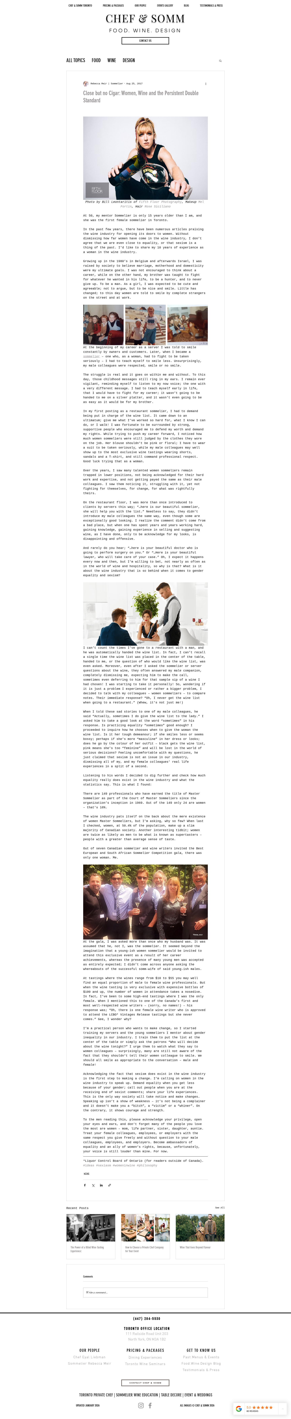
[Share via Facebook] (84, 1185)
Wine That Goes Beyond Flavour (195, 1247)
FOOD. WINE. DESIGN (145, 31)
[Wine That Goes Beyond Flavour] (200, 1227)
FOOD (96, 60)
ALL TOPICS (75, 60)
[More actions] (206, 84)
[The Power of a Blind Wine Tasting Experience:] (91, 1227)
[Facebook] (150, 1405)
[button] (145, 40)
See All (220, 1207)
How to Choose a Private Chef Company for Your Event (144, 1249)
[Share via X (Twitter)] (93, 1185)
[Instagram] (141, 1405)
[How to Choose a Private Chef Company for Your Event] (145, 1227)
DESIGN (129, 60)
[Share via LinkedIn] (101, 1185)
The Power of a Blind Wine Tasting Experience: (87, 1249)
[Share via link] (109, 1185)
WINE (111, 60)
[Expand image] (103, 325)
